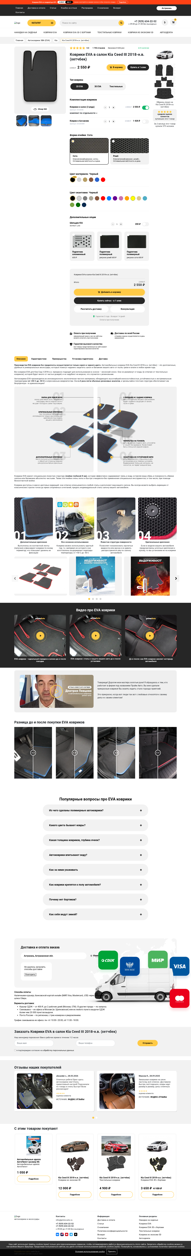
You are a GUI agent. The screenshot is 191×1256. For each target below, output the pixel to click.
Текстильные (116, 86)
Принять (112, 1251)
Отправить (148, 1043)
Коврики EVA (50, 32)
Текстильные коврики (109, 32)
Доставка (103, 359)
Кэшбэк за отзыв (69, 8)
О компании (103, 8)
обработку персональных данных (58, 1050)
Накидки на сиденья (25, 32)
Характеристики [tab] (39, 359)
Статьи (53, 8)
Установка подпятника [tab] (82, 359)
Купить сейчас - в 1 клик (109, 300)
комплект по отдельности (82, 113)
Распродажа (87, 8)
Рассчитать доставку (91, 309)
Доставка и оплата (36, 8)
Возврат (117, 8)
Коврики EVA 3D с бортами (77, 32)
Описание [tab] (21, 359)
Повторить (30, 974)
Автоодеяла (166, 32)
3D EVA (97, 86)
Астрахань (167, 8)
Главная (19, 8)
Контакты (20, 12)
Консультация (127, 309)
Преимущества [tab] (59, 359)
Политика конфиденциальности (112, 1231)
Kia (56, 40)
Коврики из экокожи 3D (140, 32)
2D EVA (79, 86)
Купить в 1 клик (138, 67)
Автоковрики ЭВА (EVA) (39, 40)
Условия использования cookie (90, 1251)
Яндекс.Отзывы (76, 1099)
